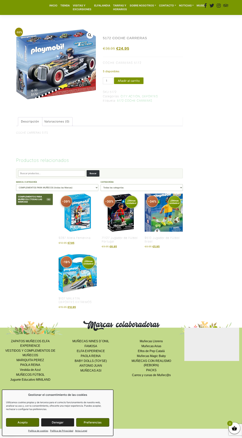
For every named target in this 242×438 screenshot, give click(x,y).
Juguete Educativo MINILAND (30, 379)
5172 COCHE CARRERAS (134, 100)
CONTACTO (166, 5)
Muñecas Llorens (151, 341)
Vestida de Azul (30, 369)
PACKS (151, 370)
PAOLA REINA (30, 364)
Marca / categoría (26, 182)
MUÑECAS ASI (90, 370)
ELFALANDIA (102, 5)
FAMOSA (91, 346)
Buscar (93, 173)
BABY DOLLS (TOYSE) (91, 360)
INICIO (53, 5)
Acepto (23, 422)
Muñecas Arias (151, 346)
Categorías (107, 182)
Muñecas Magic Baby (151, 356)
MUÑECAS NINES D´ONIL (90, 341)
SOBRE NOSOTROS (142, 5)
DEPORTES (150, 96)
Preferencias (93, 422)
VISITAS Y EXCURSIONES (82, 7)
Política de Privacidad (61, 430)
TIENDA (65, 5)
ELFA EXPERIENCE (91, 351)
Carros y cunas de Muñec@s (151, 375)
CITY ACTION (130, 96)
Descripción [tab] (30, 121)
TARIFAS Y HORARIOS (120, 7)
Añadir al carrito (129, 81)
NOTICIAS (185, 5)
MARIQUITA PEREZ (30, 360)
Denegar (58, 422)
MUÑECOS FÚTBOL (30, 374)
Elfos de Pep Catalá (151, 351)
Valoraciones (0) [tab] (57, 121)
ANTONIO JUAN (90, 365)
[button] (89, 35)
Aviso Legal (81, 430)
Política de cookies (38, 430)
